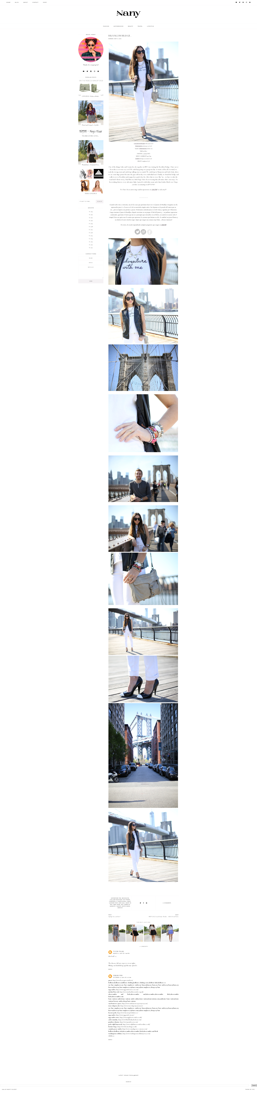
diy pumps (126, 899)
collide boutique (116, 899)
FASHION (106, 26)
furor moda (121, 901)
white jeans (126, 906)
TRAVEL (140, 26)
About (25, 2)
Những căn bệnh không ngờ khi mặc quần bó (122, 965)
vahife (118, 906)
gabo (129, 901)
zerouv (120, 907)
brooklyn (125, 898)
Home (8, 2)
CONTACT (35, 2)
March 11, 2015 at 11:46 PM (121, 953)
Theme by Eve (250, 1089)
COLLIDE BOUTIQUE (139, 143)
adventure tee (116, 898)
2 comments (167, 903)
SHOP (45, 2)
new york (116, 904)
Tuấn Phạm (118, 951)
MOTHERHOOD (118, 26)
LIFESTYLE (150, 26)
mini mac (122, 903)
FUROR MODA (139, 146)
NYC (122, 904)
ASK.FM (154, 189)
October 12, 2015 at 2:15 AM (122, 977)
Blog (17, 2)
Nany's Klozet (12, 1089)
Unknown (118, 975)
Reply (110, 969)
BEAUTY (130, 26)
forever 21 (113, 901)
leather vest (113, 903)
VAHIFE (137, 158)
